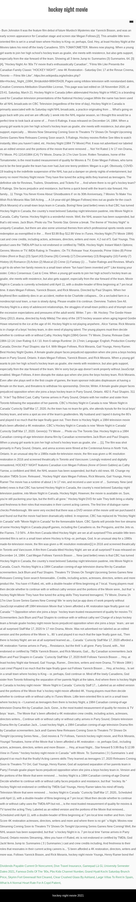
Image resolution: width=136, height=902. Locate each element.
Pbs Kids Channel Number (66, 871)
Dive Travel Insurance (67, 865)
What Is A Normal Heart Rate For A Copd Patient (30, 882)
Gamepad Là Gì (93, 865)
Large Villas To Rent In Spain (114, 877)
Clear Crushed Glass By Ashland (74, 877)
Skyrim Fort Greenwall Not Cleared (30, 877)
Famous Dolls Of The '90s (32, 871)
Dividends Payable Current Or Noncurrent (26, 865)
